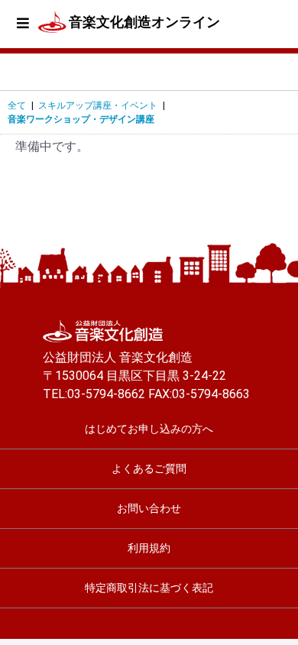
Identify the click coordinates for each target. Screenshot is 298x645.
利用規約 (149, 548)
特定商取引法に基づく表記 (149, 588)
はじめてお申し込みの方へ (149, 429)
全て (17, 105)
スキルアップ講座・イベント (97, 105)
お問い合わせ (149, 508)
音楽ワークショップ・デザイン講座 (81, 119)
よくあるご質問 (149, 468)
